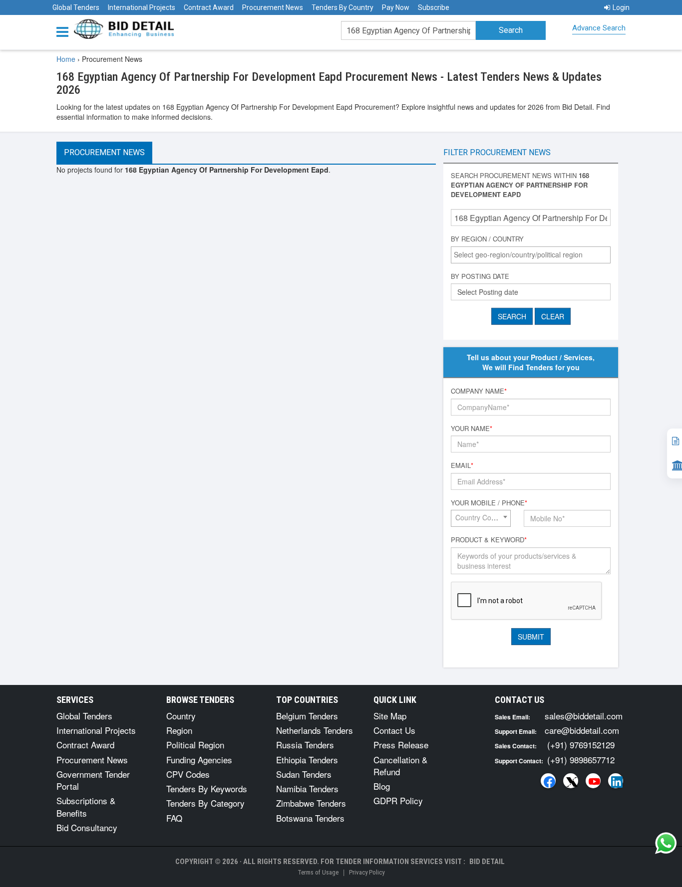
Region (179, 730)
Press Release (400, 744)
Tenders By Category (205, 803)
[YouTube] (593, 780)
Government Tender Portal (93, 780)
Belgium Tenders (307, 715)
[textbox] (533, 254)
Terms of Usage (318, 872)
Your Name (471, 428)
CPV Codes (188, 774)
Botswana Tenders (310, 818)
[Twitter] (570, 780)
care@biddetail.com (582, 730)
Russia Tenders (305, 744)
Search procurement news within (520, 185)
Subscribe (433, 7)
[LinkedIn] (615, 780)
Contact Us (394, 730)
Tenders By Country (342, 7)
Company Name (479, 391)
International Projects (141, 7)
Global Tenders (75, 7)
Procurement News (272, 7)
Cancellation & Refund (400, 765)
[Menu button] (64, 31)
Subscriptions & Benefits (85, 806)
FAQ (174, 818)
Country (181, 715)
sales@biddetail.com (584, 715)
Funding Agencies (199, 759)
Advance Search (599, 27)
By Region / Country (487, 238)
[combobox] (531, 254)
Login (621, 7)
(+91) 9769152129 (581, 744)
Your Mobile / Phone (489, 502)
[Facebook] (548, 780)
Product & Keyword (489, 539)
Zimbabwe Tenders (311, 803)
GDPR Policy (398, 800)
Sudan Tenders (304, 774)
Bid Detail (487, 861)
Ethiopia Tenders (307, 759)
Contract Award (209, 7)
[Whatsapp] (666, 843)
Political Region (195, 744)
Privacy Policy (366, 872)
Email (462, 465)
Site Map (389, 715)
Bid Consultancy (86, 827)
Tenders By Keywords (206, 788)
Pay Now (395, 7)
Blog (381, 786)
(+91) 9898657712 (581, 759)
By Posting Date (480, 276)
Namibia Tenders (307, 788)
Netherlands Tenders (314, 730)
